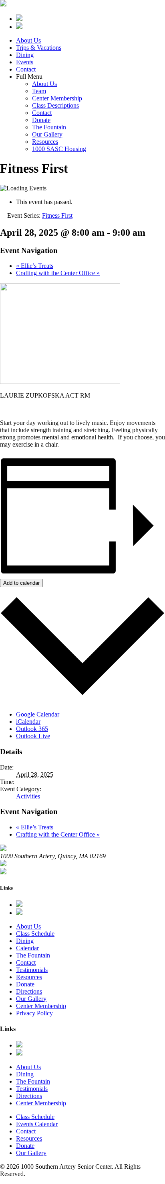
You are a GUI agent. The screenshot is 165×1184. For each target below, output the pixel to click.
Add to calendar (21, 583)
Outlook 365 (32, 728)
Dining (25, 54)
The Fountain (49, 127)
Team (39, 91)
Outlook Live (33, 736)
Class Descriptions (55, 105)
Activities (28, 796)
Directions (29, 991)
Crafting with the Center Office (58, 272)
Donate (41, 119)
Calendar (27, 948)
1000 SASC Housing (59, 148)
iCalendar (28, 721)
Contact (26, 69)
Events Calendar (37, 1124)
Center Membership (57, 98)
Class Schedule (35, 933)
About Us (28, 40)
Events (24, 62)
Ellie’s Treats (34, 265)
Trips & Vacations (38, 47)
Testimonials (32, 969)
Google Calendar (37, 714)
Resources (45, 141)
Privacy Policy (34, 1013)
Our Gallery (47, 134)
